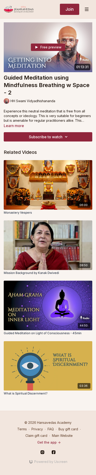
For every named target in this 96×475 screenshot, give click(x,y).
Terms (22, 429)
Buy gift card (68, 429)
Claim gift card (36, 436)
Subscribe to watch (45, 137)
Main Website (62, 436)
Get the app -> (49, 442)
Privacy (37, 429)
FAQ (51, 429)
